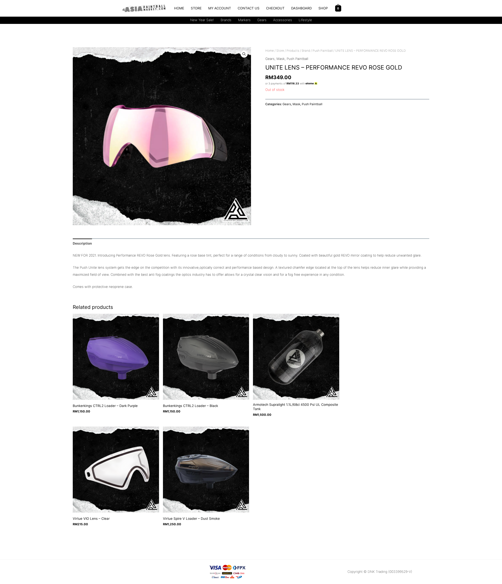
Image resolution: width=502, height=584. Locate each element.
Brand (306, 50)
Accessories (282, 20)
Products (292, 50)
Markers (244, 20)
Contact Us (248, 8)
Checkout (275, 8)
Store (196, 8)
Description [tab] (82, 243)
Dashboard (301, 8)
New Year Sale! (202, 20)
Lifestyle (305, 20)
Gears (261, 20)
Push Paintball (323, 50)
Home (179, 8)
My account (219, 8)
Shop (323, 8)
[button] (244, 54)
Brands (226, 20)
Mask (280, 59)
